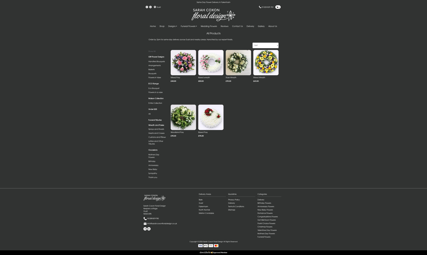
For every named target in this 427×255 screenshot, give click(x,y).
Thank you (152, 177)
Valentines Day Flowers (267, 230)
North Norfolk (204, 210)
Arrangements (154, 65)
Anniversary (153, 165)
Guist (201, 203)
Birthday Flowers (264, 203)
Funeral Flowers (264, 237)
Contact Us (237, 26)
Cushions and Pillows (157, 137)
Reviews (224, 26)
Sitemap (231, 210)
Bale (200, 200)
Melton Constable (206, 213)
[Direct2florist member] (213, 252)
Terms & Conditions (236, 206)
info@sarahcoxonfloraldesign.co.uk (162, 223)
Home (153, 26)
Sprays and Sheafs (156, 129)
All (149, 114)
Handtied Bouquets (156, 61)
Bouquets (152, 73)
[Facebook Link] (147, 7)
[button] (213, 195)
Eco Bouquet (153, 88)
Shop (162, 26)
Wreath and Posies (156, 125)
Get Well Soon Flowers (267, 220)
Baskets (151, 69)
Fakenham (203, 206)
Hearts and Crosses (156, 133)
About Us (272, 26)
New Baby (152, 169)
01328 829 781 (268, 7)
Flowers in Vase (154, 77)
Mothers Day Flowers (153, 155)
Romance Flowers (265, 213)
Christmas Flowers (265, 227)
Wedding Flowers (209, 26)
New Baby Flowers (265, 210)
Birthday (151, 161)
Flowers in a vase (155, 92)
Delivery (250, 26)
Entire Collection (155, 103)
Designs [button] (171, 26)
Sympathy (152, 173)
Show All (151, 51)
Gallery (261, 26)
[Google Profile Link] (150, 7)
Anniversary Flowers (266, 206)
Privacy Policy (234, 200)
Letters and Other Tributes (155, 142)
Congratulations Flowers (268, 216)
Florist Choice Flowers (266, 223)
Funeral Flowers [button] (188, 26)
